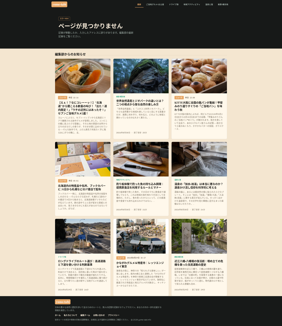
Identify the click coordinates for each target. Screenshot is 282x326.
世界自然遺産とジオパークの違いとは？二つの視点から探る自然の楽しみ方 (140, 102)
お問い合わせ (99, 315)
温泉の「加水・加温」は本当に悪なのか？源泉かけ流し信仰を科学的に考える (198, 185)
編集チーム (85, 315)
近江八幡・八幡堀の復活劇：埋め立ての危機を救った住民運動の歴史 (198, 263)
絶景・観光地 (223, 4)
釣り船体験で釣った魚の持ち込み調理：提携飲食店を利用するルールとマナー (140, 185)
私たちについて (70, 315)
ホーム (58, 315)
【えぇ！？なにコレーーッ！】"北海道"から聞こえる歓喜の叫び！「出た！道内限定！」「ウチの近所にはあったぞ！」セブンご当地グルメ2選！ (82, 108)
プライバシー (113, 315)
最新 (139, 4)
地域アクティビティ (192, 4)
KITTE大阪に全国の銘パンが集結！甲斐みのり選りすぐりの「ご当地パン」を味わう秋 (198, 106)
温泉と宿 (209, 4)
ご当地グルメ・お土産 (155, 4)
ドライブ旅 (174, 4)
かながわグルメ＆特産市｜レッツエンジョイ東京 (140, 264)
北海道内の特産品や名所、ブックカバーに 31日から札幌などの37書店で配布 (82, 187)
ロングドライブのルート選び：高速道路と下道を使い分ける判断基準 (82, 263)
